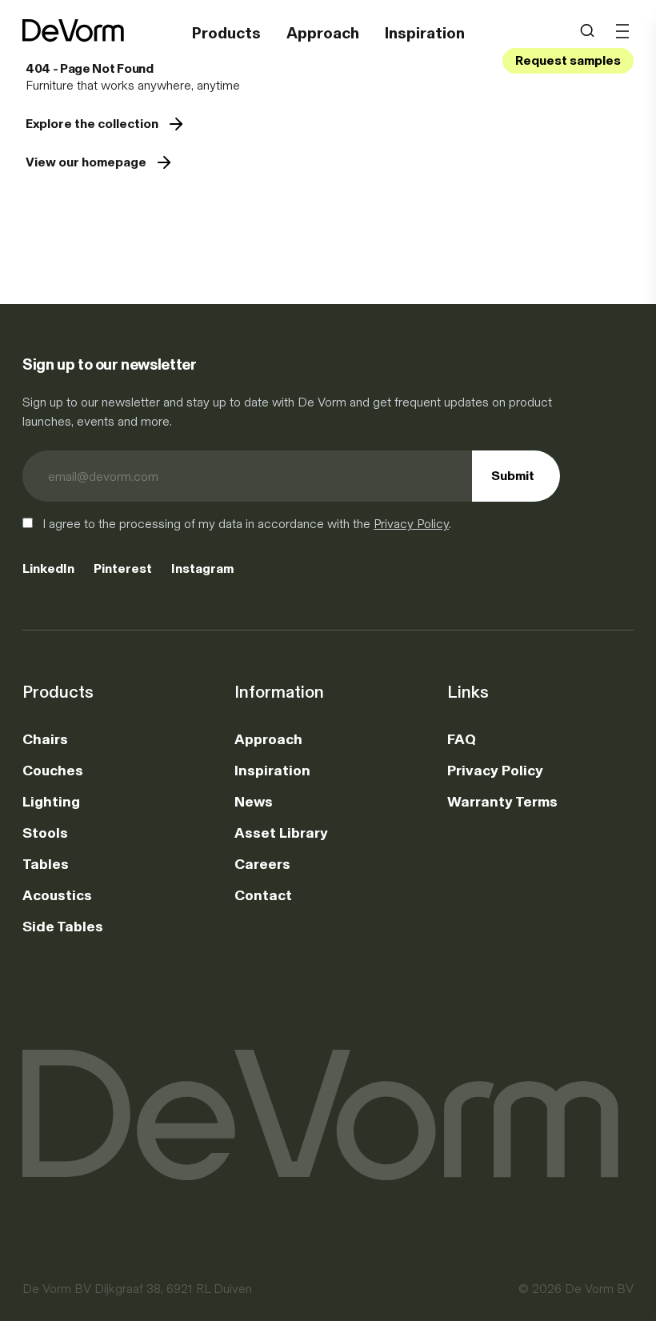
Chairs (45, 739)
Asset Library (281, 833)
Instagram (202, 568)
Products (226, 32)
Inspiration (425, 32)
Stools (45, 833)
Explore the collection (92, 123)
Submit (512, 475)
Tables (45, 864)
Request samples (568, 60)
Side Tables (62, 926)
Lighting (51, 802)
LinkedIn (48, 568)
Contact (263, 895)
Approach (322, 32)
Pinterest (123, 568)
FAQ (461, 739)
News (253, 802)
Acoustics (57, 895)
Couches (52, 770)
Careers (262, 864)
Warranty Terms (502, 802)
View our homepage (86, 162)
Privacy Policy (411, 523)
